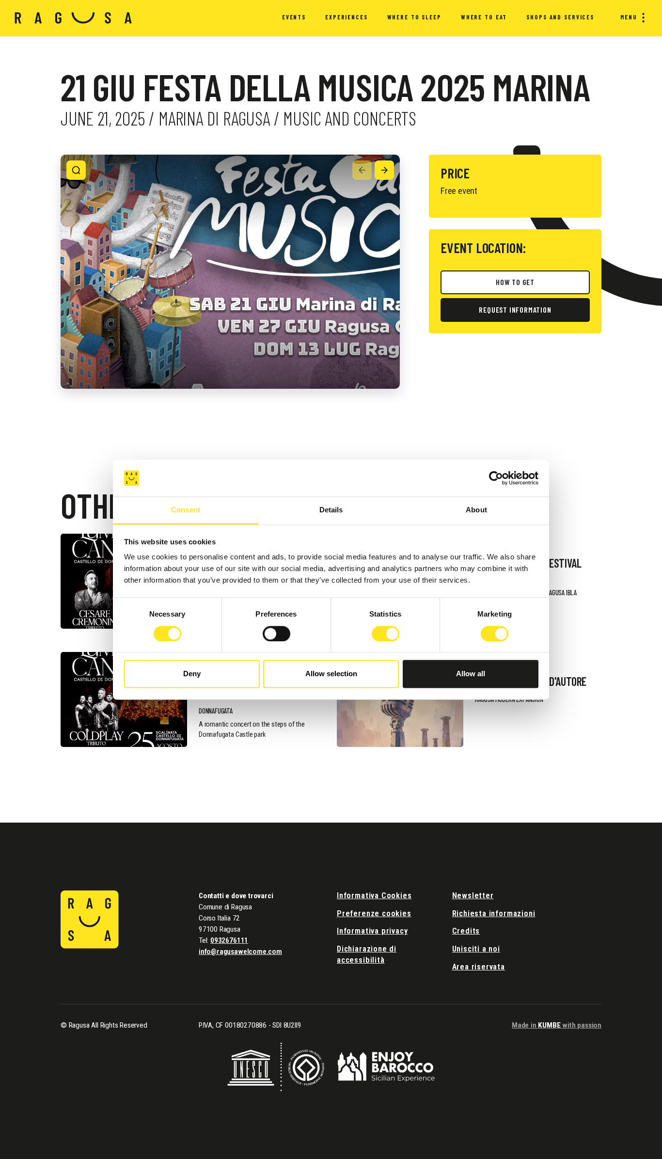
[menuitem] (294, 18)
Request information (515, 309)
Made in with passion (556, 1025)
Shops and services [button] (560, 17)
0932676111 (229, 940)
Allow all (470, 674)
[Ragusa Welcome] (73, 18)
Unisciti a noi (476, 948)
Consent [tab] (185, 510)
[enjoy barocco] (386, 1066)
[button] (362, 170)
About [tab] (476, 510)
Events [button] (294, 17)
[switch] (276, 633)
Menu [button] (628, 17)
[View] (76, 170)
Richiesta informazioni (494, 913)
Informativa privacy (372, 931)
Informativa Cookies (374, 895)
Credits (466, 931)
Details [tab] (331, 510)
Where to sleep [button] (414, 17)
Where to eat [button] (484, 17)
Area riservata (478, 966)
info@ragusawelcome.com (240, 951)
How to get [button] (515, 281)
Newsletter (473, 895)
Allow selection (331, 674)
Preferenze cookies (374, 913)
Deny (192, 674)
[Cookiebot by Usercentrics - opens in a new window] (496, 478)
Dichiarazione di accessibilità (366, 954)
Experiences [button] (346, 17)
